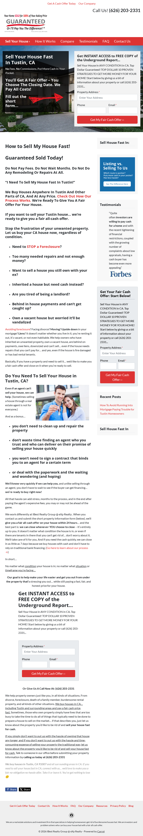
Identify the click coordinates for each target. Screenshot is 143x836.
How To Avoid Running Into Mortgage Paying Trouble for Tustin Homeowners (117, 409)
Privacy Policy (118, 806)
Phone (81, 105)
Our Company (87, 3)
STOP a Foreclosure (43, 246)
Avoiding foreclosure (17, 329)
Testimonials (88, 41)
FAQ (106, 41)
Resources (101, 806)
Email (112, 105)
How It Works (45, 41)
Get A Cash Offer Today (61, 3)
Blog (131, 806)
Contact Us (122, 41)
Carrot (101, 831)
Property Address (88, 92)
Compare (67, 41)
